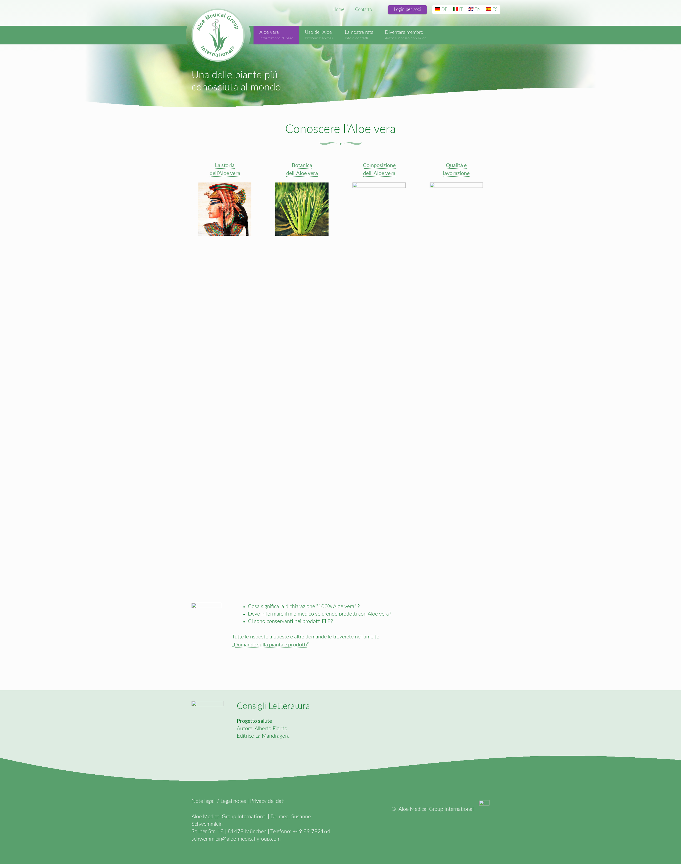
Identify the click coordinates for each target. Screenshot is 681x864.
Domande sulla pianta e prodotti (270, 644)
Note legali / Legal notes (219, 801)
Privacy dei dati (267, 801)
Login (407, 9)
